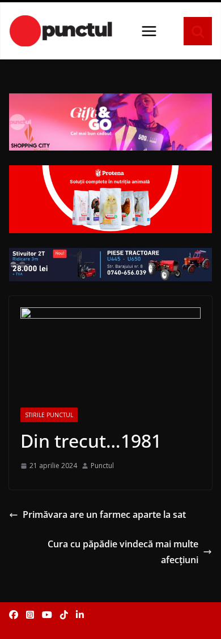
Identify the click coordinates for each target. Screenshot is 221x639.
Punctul (102, 465)
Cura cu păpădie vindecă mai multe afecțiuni (123, 552)
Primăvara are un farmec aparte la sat (104, 514)
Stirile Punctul (49, 415)
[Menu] (149, 31)
